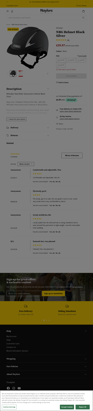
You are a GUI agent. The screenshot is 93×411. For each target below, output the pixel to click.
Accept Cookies (67, 407)
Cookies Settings (9, 407)
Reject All (82, 407)
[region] (46, 400)
